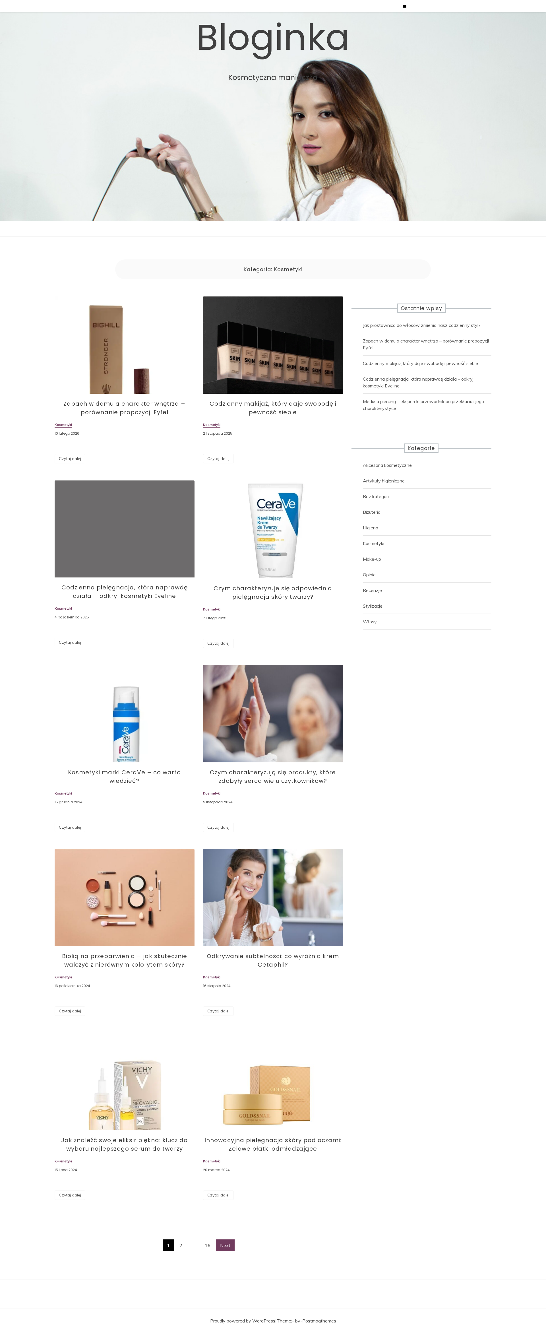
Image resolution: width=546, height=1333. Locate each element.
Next (225, 1245)
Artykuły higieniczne (384, 481)
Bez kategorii (376, 496)
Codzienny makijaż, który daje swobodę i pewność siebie (420, 363)
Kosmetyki (373, 543)
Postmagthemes (319, 1321)
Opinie (369, 574)
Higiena (370, 528)
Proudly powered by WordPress (242, 1321)
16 (207, 1245)
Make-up (372, 559)
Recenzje (372, 590)
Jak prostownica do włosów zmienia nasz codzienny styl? (422, 325)
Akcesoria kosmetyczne (387, 465)
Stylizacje (372, 606)
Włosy (370, 621)
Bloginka (273, 37)
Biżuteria (371, 512)
